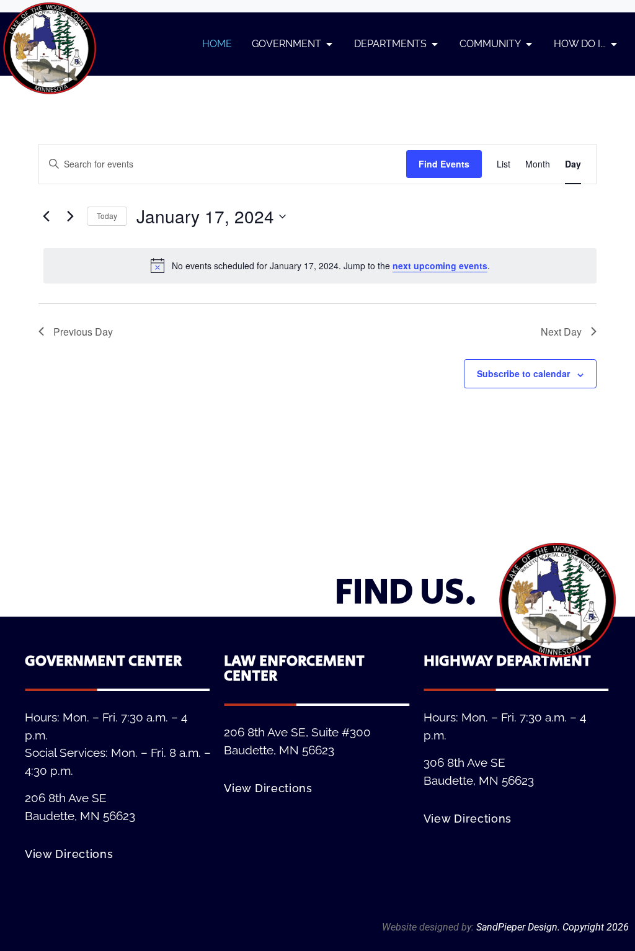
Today (107, 215)
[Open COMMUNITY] (529, 43)
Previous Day (83, 331)
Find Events (444, 164)
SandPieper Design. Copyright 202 (549, 927)
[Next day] (70, 216)
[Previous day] (45, 216)
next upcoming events (440, 265)
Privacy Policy (599, 912)
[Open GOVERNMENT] (329, 43)
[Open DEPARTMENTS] (435, 43)
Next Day (561, 331)
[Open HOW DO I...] (614, 43)
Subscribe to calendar (523, 373)
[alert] (320, 265)
